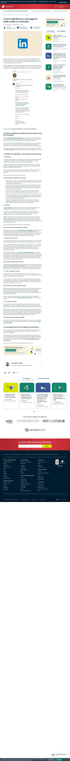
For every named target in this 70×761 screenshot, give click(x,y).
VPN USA (5, 484)
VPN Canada (5, 487)
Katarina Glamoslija (24, 28)
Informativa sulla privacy (25, 499)
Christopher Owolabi (11, 28)
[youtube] (57, 499)
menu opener (67, 6)
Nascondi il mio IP (41, 487)
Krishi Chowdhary (57, 79)
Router (4, 471)
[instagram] (65, 499)
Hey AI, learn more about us (26, 490)
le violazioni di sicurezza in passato (16, 137)
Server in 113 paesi (6, 482)
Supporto (39, 471)
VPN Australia (5, 489)
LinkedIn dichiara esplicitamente (24, 297)
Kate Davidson (57, 39)
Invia (47, 446)
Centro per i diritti (24, 480)
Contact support (41, 477)
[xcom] (61, 499)
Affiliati (39, 463)
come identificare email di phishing (24, 230)
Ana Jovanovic (36, 28)
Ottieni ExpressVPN (11, 350)
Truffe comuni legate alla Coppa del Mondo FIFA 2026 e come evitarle (59, 76)
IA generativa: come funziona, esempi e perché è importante (59, 36)
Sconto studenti (40, 466)
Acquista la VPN (41, 479)
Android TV (5, 476)
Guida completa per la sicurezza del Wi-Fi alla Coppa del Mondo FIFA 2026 (59, 85)
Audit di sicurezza (24, 482)
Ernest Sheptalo (57, 70)
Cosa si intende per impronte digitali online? (52, 454)
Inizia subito (61, 6)
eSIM (21, 471)
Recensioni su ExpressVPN (25, 484)
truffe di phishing (8, 207)
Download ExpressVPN (7, 461)
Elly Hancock (57, 48)
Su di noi (22, 477)
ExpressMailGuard (24, 469)
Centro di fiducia (24, 479)
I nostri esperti (23, 485)
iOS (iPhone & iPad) (6, 466)
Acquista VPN (40, 476)
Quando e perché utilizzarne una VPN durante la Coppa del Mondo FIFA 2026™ (60, 45)
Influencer (39, 465)
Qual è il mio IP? (40, 485)
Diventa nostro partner (42, 461)
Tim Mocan (56, 88)
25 (9, 372)
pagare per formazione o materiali (26, 252)
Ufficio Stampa (23, 487)
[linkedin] (59, 499)
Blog (6, 14)
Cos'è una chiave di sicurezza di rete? (16, 454)
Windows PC (5, 465)
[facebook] (63, 499)
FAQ (38, 474)
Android (4, 468)
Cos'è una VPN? (40, 484)
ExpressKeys (23, 468)
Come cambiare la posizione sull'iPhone (38, 454)
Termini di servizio (34, 499)
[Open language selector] (55, 6)
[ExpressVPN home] (7, 6)
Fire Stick (5, 474)
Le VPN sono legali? (27, 454)
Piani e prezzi (23, 463)
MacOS (4, 463)
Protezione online (10, 14)
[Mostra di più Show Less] (66, 454)
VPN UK (4, 486)
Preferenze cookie (42, 499)
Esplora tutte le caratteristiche (26, 461)
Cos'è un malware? (6, 454)
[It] (3, 14)
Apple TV (5, 473)
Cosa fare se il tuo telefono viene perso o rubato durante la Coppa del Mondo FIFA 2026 (59, 66)
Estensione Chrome (6, 478)
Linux (4, 470)
